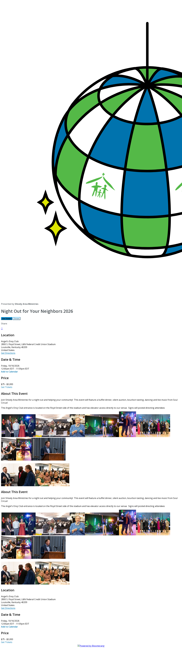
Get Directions (8, 353)
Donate (16, 319)
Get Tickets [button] (6, 387)
